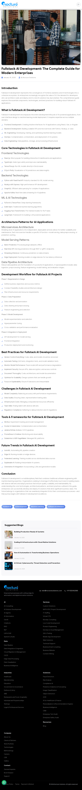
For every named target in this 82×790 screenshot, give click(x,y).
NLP (5, 630)
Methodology (8, 751)
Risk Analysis (47, 680)
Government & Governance (13, 687)
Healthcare (7, 677)
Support (7, 776)
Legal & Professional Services (14, 707)
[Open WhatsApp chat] (4, 782)
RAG (5, 626)
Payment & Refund (27, 784)
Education (7, 683)
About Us (7, 737)
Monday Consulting (49, 620)
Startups (7, 704)
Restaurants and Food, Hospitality (15, 697)
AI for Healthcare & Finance (52, 700)
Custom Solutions (49, 606)
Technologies (8, 747)
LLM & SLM (7, 633)
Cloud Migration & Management (15, 652)
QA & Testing (47, 633)
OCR (44, 697)
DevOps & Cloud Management (53, 630)
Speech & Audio (9, 637)
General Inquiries (9, 769)
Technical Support (49, 643)
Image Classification (50, 690)
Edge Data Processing (11, 659)
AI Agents (7, 613)
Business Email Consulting (51, 647)
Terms (17, 784)
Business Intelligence (11, 666)
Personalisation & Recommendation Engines (58, 704)
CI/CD (6, 655)
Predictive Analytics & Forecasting (54, 687)
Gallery (6, 761)
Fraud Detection (48, 677)
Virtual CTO (47, 616)
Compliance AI (48, 683)
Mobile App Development (52, 637)
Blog (44, 726)
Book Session (8, 773)
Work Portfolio (9, 744)
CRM (44, 711)
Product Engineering (50, 626)
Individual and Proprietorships (14, 700)
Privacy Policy (8, 784)
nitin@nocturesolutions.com (52, 591)
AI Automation (9, 616)
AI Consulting (8, 606)
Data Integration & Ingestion (13, 648)
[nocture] (10, 4)
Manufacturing (9, 680)
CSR (5, 757)
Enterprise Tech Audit (50, 714)
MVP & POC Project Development (54, 609)
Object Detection (49, 694)
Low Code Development (51, 623)
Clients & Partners (10, 740)
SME (5, 694)
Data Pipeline (8, 645)
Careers (6, 754)
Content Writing (48, 654)
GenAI (6, 620)
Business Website (49, 650)
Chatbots (7, 623)
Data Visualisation (10, 662)
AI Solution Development (12, 609)
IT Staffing (46, 613)
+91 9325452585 (72, 591)
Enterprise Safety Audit (51, 717)
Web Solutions (48, 640)
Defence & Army (9, 690)
